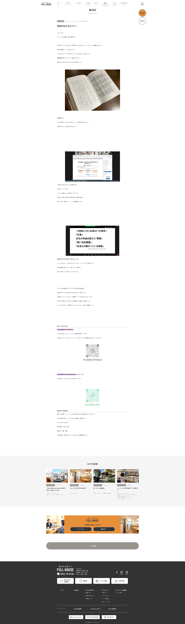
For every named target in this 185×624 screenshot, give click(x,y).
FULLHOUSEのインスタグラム (65, 329)
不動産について (89, 598)
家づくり (58, 494)
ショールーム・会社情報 (120, 590)
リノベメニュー (104, 590)
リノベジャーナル (61, 608)
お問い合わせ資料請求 (142, 13)
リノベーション (130, 497)
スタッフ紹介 (119, 592)
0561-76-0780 (67, 574)
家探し (119, 496)
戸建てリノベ (105, 592)
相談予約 (142, 21)
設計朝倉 (109, 493)
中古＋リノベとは (106, 601)
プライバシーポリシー (96, 608)
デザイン (63, 494)
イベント (127, 496)
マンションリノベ (106, 595)
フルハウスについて (74, 493)
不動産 (123, 496)
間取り (105, 493)
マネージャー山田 (121, 499)
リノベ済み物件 (105, 598)
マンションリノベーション (52, 493)
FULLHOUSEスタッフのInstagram (66, 374)
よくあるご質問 (77, 608)
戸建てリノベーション (51, 494)
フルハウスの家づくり (90, 590)
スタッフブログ (50, 485)
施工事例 (76, 590)
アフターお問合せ (112, 608)
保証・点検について (90, 595)
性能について (88, 592)
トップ (61, 590)
